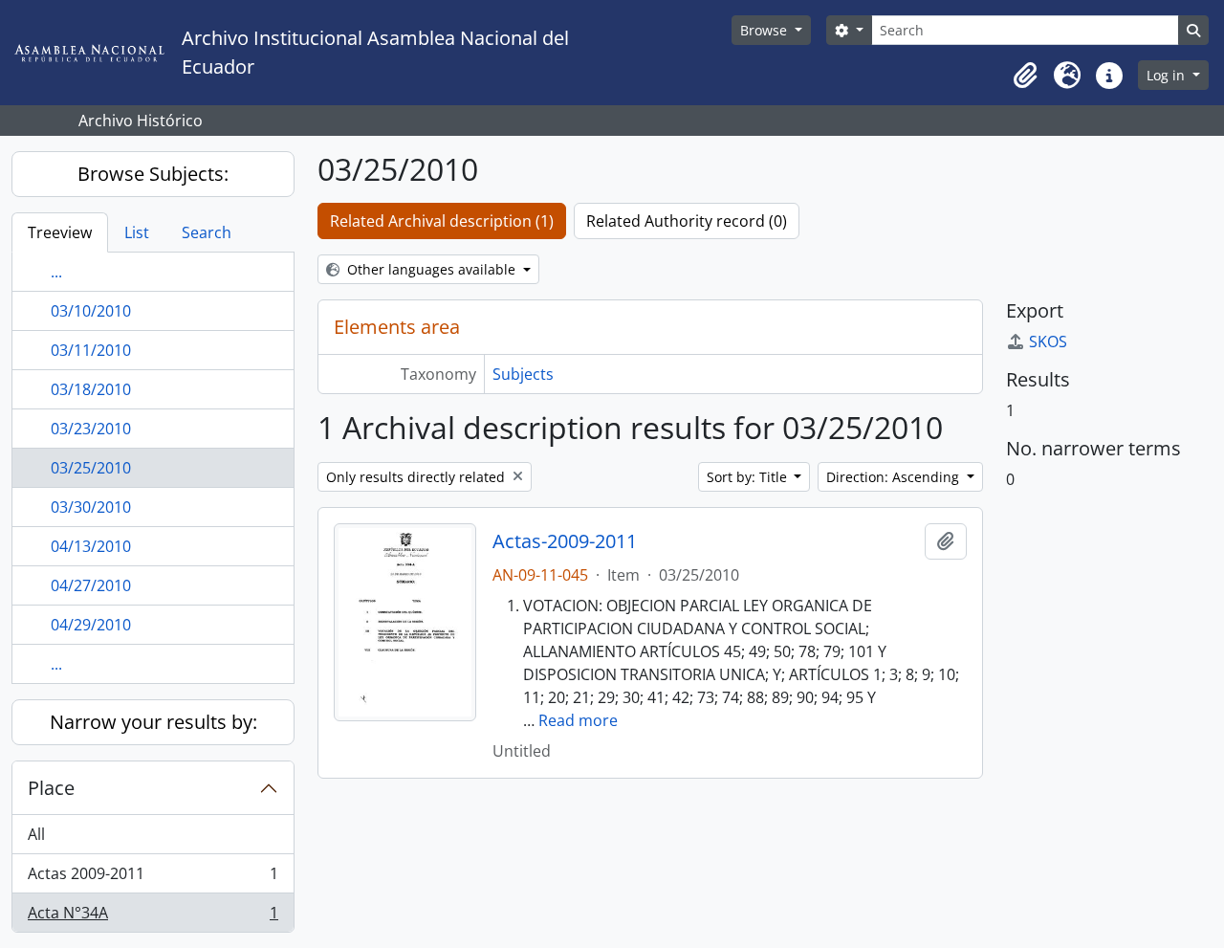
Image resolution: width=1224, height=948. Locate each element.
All (36, 834)
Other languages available (431, 269)
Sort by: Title (749, 477)
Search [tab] (206, 232)
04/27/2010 (91, 585)
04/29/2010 (91, 624)
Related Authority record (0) (686, 220)
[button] (1025, 76)
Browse (765, 30)
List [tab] (136, 232)
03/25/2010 (91, 467)
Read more (578, 720)
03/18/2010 (91, 389)
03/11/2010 (91, 350)
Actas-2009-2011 (564, 541)
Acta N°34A (152, 917)
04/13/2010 (91, 546)
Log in (1168, 75)
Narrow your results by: (153, 722)
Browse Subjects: (153, 174)
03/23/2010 (91, 428)
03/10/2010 (91, 310)
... (56, 271)
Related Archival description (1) (442, 220)
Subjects (523, 374)
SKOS (1048, 341)
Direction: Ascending (894, 477)
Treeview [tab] (60, 232)
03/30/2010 (91, 507)
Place (51, 788)
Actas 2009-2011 (152, 878)
